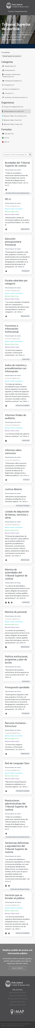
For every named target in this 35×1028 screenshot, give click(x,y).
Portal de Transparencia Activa (17, 11)
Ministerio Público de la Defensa (17, 999)
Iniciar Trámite (17, 968)
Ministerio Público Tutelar (17, 1005)
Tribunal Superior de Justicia (17, 992)
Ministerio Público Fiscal (17, 1002)
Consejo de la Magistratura (17, 995)
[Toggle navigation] (3, 46)
